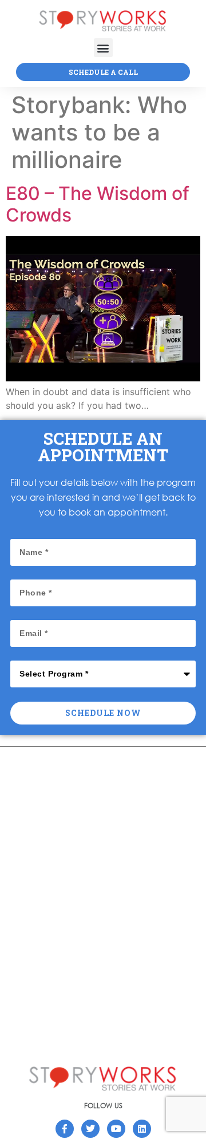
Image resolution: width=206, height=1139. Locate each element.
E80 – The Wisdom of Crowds (97, 204)
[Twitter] (90, 1129)
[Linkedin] (142, 1129)
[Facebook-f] (65, 1129)
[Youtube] (116, 1129)
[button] (103, 47)
